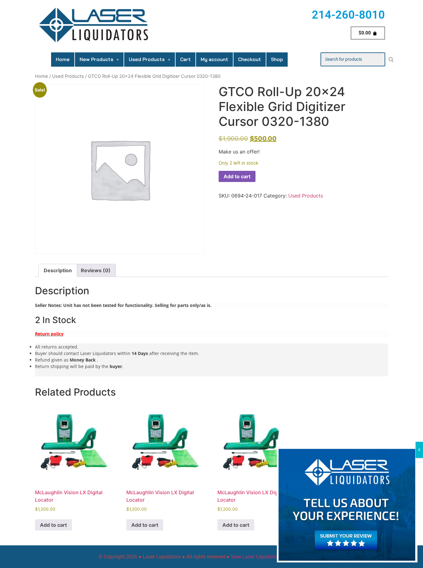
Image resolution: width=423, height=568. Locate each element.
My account (214, 59)
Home (63, 59)
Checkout (249, 59)
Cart (185, 59)
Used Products (147, 59)
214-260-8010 (348, 14)
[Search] (391, 59)
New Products (96, 59)
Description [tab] (58, 270)
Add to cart (237, 176)
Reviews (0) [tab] (96, 270)
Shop (277, 59)
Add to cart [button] (53, 525)
